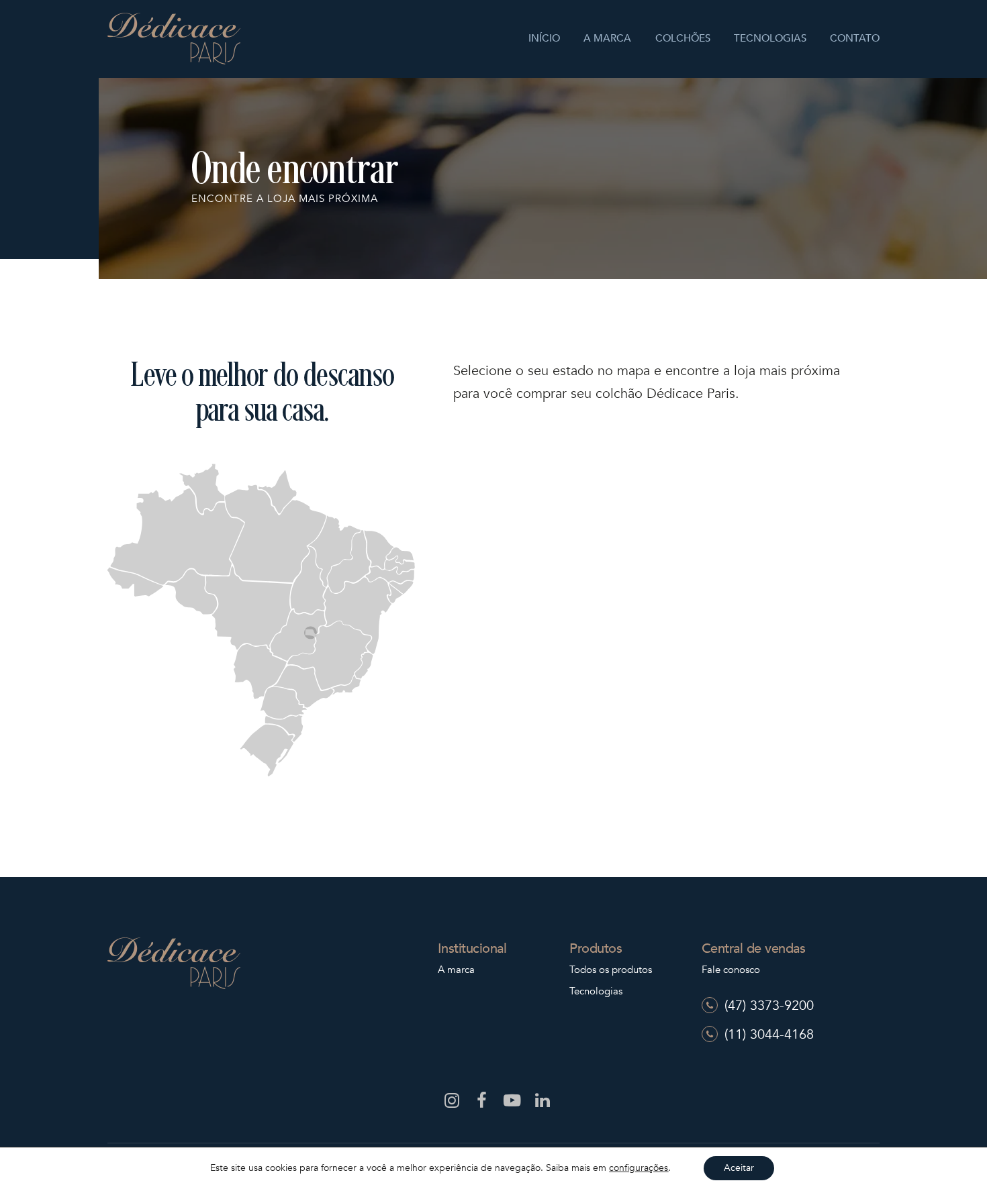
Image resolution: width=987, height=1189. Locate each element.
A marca (607, 38)
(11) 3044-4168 (769, 1034)
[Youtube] (508, 1103)
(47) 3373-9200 (769, 1005)
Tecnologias (770, 38)
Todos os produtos (610, 969)
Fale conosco (731, 969)
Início (544, 38)
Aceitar (739, 1167)
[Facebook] (478, 1103)
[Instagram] (448, 1103)
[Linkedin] (539, 1103)
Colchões (682, 38)
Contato (855, 38)
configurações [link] (638, 1167)
